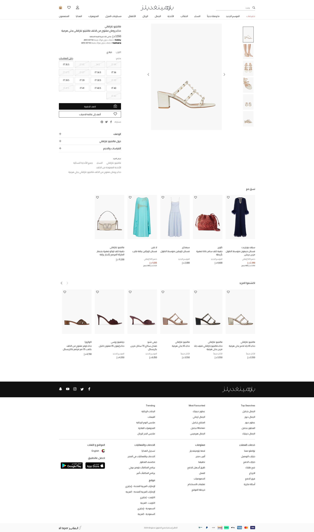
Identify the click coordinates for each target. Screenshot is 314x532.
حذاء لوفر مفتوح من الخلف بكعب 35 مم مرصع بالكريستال (77, 347)
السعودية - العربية (146, 514)
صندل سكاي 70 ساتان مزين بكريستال (143, 347)
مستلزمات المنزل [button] (113, 16)
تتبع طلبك (250, 467)
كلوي (220, 247)
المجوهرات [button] (93, 16)
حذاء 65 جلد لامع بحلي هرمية (242, 346)
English (95, 450)
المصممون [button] (64, 16)
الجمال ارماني (199, 417)
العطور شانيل (248, 428)
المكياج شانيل (198, 422)
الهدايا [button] (79, 16)
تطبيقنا (201, 462)
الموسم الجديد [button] (233, 16)
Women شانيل (198, 428)
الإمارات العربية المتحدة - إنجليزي (140, 486)
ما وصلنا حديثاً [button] (213, 16)
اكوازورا (88, 342)
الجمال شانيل (248, 411)
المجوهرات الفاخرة (146, 428)
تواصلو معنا (249, 450)
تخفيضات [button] (250, 16)
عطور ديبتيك (199, 411)
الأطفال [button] (132, 16)
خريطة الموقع (198, 489)
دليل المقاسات (66, 58)
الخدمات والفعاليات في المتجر (141, 456)
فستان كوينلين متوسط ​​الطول (175, 251)
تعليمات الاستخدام (196, 484)
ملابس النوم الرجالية (145, 422)
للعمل (202, 473)
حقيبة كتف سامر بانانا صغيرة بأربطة (209, 253)
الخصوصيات (199, 478)
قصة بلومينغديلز (197, 450)
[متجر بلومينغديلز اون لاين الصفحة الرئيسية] (157, 7)
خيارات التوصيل (248, 456)
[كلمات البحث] (254, 8)
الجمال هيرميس (197, 433)
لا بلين (154, 247)
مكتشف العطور (147, 462)
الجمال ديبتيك (248, 433)
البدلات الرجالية (148, 411)
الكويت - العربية (147, 503)
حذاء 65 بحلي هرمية (181, 346)
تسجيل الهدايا (148, 450)
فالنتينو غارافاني (113, 26)
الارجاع (252, 473)
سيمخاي (186, 247)
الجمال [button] (158, 16)
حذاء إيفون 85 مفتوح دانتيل (111, 346)
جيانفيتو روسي (117, 342)
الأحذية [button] (170, 16)
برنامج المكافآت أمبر (145, 473)
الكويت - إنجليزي (147, 497)
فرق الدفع (250, 478)
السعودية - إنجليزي (146, 508)
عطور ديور (250, 422)
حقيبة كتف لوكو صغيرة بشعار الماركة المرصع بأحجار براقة (110, 253)
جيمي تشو (152, 342)
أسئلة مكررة (249, 484)
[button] (224, 74)
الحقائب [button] (184, 16)
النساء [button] (197, 16)
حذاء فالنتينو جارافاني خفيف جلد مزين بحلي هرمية (208, 347)
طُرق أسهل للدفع (196, 467)
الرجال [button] (145, 16)
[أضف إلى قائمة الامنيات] (228, 197)
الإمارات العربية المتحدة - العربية (140, 491)
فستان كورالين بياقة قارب (144, 251)
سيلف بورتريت (248, 247)
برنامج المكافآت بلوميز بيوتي (142, 467)
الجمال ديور (249, 417)
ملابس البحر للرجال (146, 433)
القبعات (151, 417)
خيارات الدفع (249, 462)
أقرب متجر (200, 456)
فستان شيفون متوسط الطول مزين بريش (240, 253)
